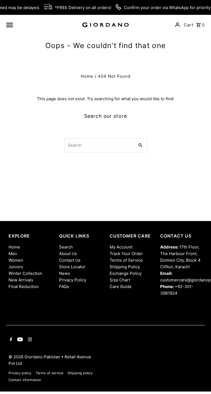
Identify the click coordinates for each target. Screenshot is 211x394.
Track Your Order (126, 253)
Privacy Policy (72, 280)
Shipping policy (80, 373)
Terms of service (49, 373)
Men (13, 253)
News (64, 273)
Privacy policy (20, 373)
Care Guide (121, 286)
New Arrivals (21, 280)
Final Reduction (24, 286)
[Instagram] (29, 339)
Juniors (16, 266)
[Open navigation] (41, 25)
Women (16, 260)
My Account (121, 247)
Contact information (25, 380)
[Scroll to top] (199, 379)
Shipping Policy (125, 266)
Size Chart (120, 280)
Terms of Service (126, 260)
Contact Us (69, 260)
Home (87, 76)
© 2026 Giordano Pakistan (35, 356)
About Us (68, 253)
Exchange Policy (125, 273)
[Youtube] (19, 339)
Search (66, 247)
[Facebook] (10, 339)
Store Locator (72, 266)
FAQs (64, 286)
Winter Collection (25, 273)
